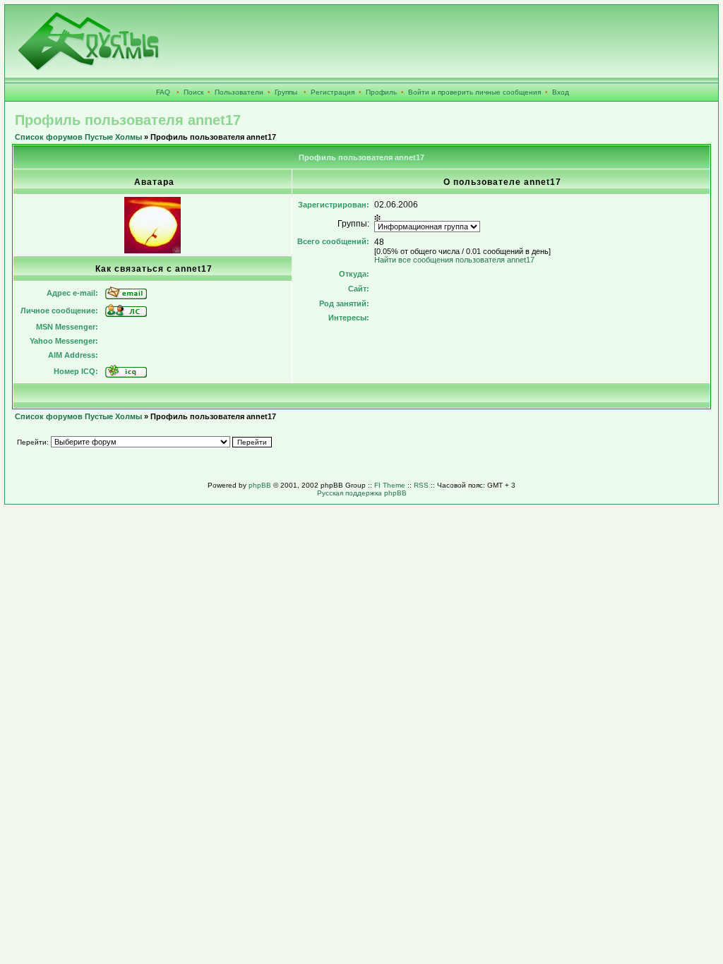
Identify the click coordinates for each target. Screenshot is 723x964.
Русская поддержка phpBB (362, 493)
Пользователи (239, 92)
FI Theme (389, 485)
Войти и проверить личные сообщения (474, 92)
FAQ (163, 92)
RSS (421, 485)
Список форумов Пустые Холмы (78, 137)
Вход (560, 92)
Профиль (381, 92)
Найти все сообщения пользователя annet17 (454, 259)
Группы (286, 92)
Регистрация (332, 92)
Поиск (193, 92)
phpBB (260, 485)
